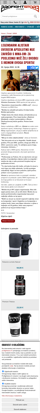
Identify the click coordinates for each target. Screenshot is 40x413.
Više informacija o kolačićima (12, 396)
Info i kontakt (15, 2)
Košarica (35, 2)
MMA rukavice (20, 26)
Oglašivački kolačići (11, 371)
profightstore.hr (7, 350)
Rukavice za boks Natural (11, 262)
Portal (9, 33)
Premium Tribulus (8, 302)
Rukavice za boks (7, 26)
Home (3, 33)
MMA (15, 33)
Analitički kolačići (10, 384)
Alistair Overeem (8, 221)
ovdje (11, 366)
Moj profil (25, 2)
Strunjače (30, 26)
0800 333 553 (35, 22)
